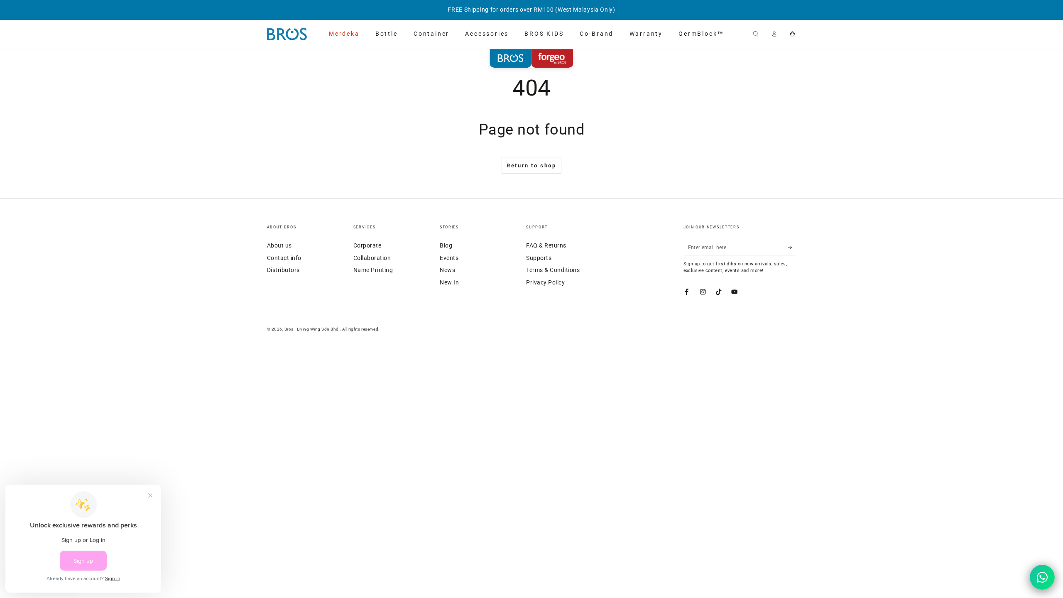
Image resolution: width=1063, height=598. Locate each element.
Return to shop (531, 165)
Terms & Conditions (553, 270)
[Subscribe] (792, 247)
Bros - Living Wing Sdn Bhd (312, 329)
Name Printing (373, 270)
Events (449, 258)
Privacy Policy (545, 282)
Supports (538, 258)
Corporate (367, 245)
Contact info (284, 258)
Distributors (283, 270)
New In (449, 282)
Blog (446, 245)
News (447, 270)
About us (279, 245)
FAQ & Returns (546, 245)
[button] (756, 34)
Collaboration (372, 258)
